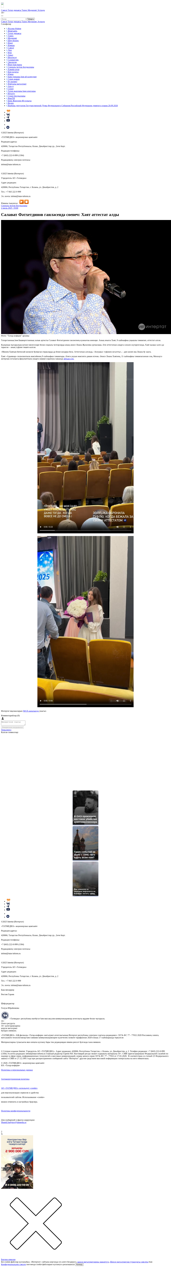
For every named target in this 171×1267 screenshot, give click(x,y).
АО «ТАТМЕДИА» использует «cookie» (19, 1088)
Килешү (79, 1265)
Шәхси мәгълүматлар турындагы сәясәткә (129, 1262)
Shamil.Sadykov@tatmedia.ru (13, 1122)
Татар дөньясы (15, 10)
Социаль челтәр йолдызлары (14, 205)
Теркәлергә (6, 730)
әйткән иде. (69, 359)
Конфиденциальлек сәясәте (13, 1264)
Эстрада (41, 10)
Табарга (30, 19)
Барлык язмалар (8, 1259)
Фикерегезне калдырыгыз (12, 727)
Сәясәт (4, 10)
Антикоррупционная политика (15, 1079)
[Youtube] (8, 121)
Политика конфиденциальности (15, 1111)
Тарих (25, 10)
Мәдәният (32, 10)
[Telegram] (7, 118)
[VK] (8, 115)
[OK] (8, 124)
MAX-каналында (31, 711)
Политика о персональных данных (17, 1070)
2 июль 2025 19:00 (9, 208)
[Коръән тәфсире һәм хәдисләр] (8, 112)
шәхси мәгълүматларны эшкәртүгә (93, 1262)
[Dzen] (7, 128)
